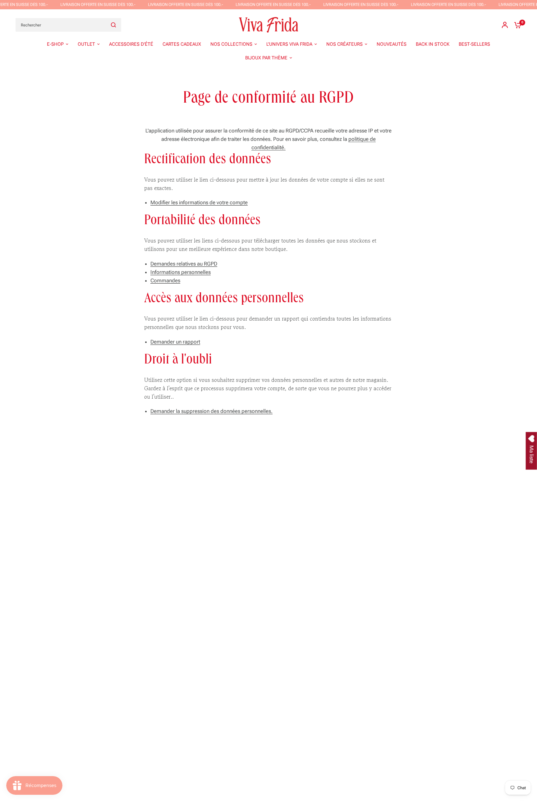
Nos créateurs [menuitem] (344, 44)
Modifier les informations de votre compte (199, 203)
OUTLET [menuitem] (86, 44)
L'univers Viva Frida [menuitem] (289, 44)
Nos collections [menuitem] (231, 44)
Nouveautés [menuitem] (391, 44)
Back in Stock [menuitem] (432, 44)
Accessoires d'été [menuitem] (131, 44)
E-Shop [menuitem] (55, 44)
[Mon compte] (505, 24)
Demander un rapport (175, 342)
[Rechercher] (113, 25)
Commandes (165, 281)
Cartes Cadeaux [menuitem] (182, 44)
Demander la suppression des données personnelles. (211, 411)
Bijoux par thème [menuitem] (266, 58)
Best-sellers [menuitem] (474, 44)
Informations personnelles (180, 272)
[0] (516, 24)
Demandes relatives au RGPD (183, 264)
